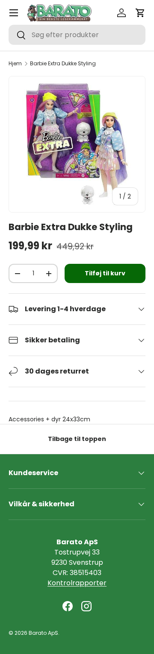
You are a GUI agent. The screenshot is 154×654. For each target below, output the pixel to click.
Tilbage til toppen (77, 439)
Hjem (15, 63)
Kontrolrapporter (77, 583)
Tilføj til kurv (105, 273)
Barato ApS (43, 632)
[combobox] (77, 35)
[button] (140, 12)
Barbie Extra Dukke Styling (63, 63)
